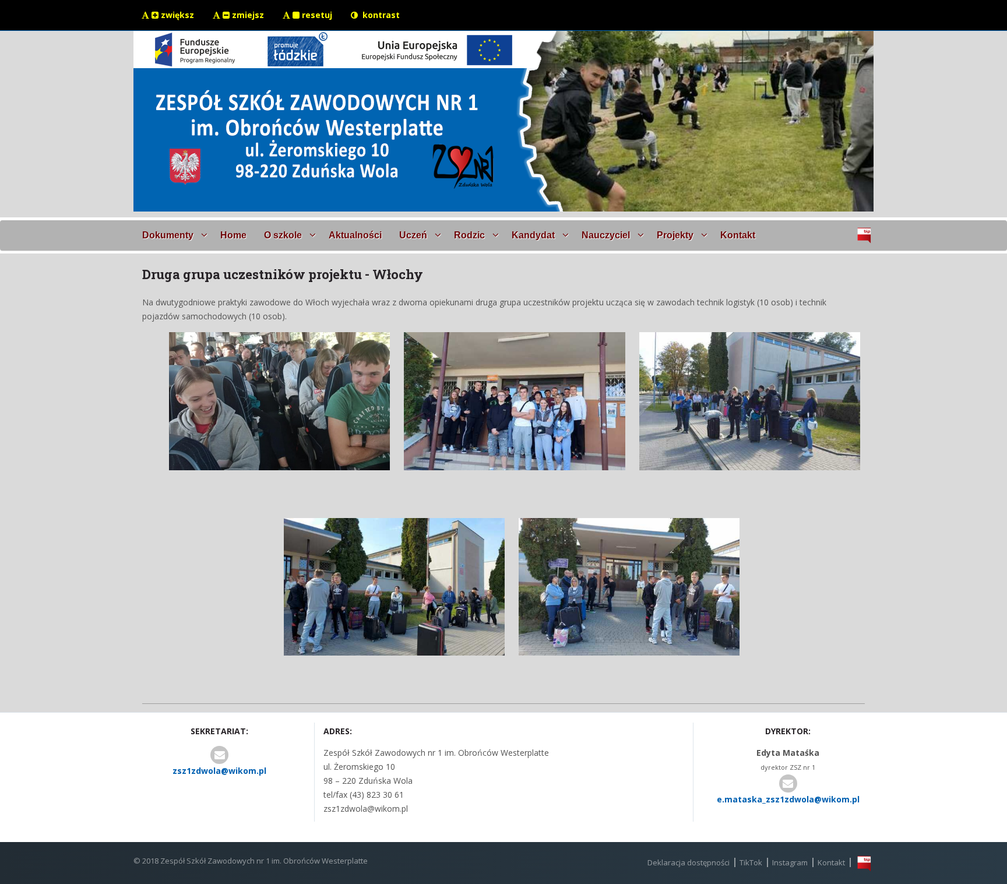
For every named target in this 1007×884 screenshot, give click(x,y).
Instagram (790, 862)
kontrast (380, 14)
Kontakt (831, 862)
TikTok (751, 862)
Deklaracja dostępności (688, 862)
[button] (172, 235)
